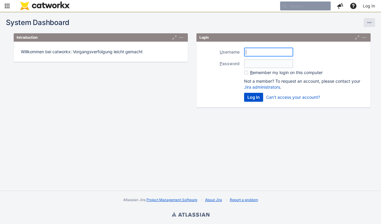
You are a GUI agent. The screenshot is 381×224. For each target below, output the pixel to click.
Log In (369, 5)
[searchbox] (305, 5)
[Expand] (181, 37)
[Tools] (369, 22)
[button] (7, 6)
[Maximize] (174, 37)
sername (230, 51)
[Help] (353, 6)
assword (230, 63)
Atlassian (190, 215)
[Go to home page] (45, 6)
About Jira (213, 200)
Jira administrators (262, 87)
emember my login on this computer (286, 72)
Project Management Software (171, 200)
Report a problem (244, 200)
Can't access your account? (293, 97)
